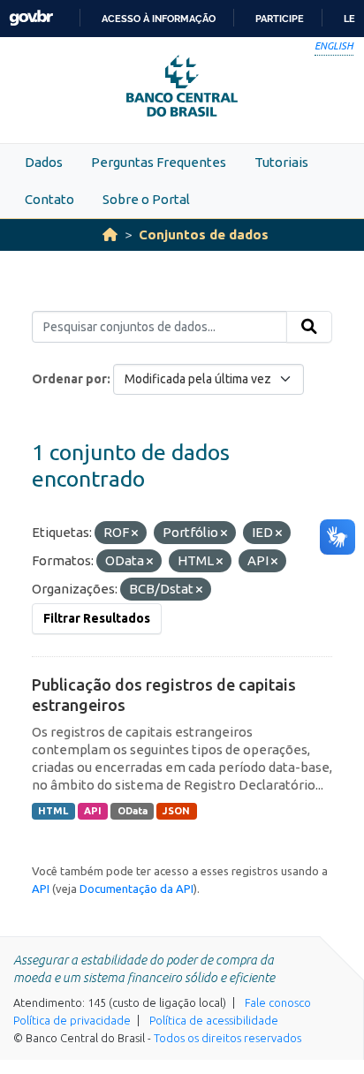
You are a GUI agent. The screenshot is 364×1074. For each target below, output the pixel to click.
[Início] (110, 234)
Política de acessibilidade (213, 1020)
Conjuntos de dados (204, 234)
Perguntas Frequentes (158, 162)
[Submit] (309, 327)
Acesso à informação (159, 18)
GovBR (31, 18)
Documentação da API (136, 888)
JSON (176, 811)
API (93, 811)
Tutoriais (281, 162)
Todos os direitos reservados (227, 1038)
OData (133, 811)
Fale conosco (278, 1002)
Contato (49, 199)
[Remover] (135, 533)
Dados (44, 162)
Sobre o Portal (146, 199)
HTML (53, 811)
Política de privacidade (72, 1020)
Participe (279, 18)
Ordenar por (69, 379)
